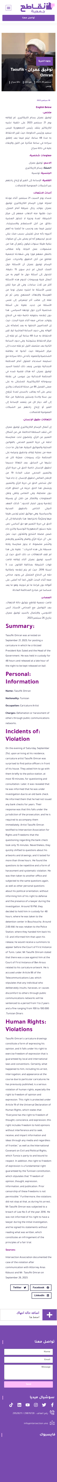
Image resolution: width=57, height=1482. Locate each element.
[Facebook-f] (52, 1405)
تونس (48, 86)
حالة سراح (15, 82)
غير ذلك (28, 82)
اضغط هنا (34, 1317)
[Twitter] (44, 1405)
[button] (8, 8)
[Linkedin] (19, 1405)
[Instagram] (36, 1405)
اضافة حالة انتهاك (27, 1313)
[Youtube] (27, 1405)
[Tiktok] (11, 1405)
